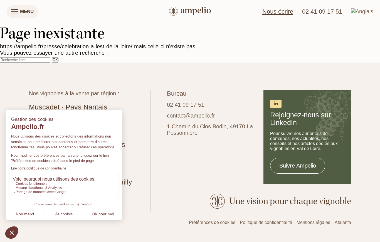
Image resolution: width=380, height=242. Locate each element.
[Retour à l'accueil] (190, 11)
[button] (22, 12)
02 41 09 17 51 (322, 11)
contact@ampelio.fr (191, 116)
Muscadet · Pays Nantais (68, 107)
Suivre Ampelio (297, 166)
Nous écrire (277, 11)
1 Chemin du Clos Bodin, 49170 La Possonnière (210, 129)
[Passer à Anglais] (362, 11)
